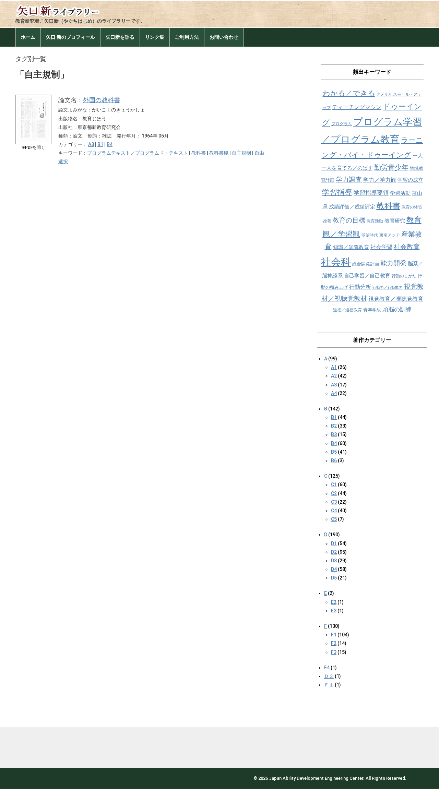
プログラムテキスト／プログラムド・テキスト (137, 153)
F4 (327, 667)
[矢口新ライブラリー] (66, 9)
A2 (334, 376)
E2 (333, 602)
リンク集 (154, 37)
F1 (333, 634)
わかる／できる (349, 93)
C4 (334, 510)
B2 (334, 426)
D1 (334, 543)
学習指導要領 (371, 193)
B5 (334, 452)
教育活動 (375, 221)
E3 (333, 610)
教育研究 (394, 221)
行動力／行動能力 (387, 287)
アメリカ (384, 94)
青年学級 (372, 309)
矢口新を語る (120, 37)
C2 (334, 493)
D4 (334, 569)
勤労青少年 (391, 167)
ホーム (28, 37)
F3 (333, 652)
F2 (333, 643)
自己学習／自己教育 (367, 276)
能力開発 (393, 263)
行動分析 (360, 287)
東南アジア (389, 235)
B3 (334, 434)
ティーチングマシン (356, 107)
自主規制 (241, 153)
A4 (334, 393)
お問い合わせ (224, 37)
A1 (334, 367)
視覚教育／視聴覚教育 (395, 299)
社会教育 (407, 247)
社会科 (336, 262)
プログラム (341, 123)
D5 (334, 578)
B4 (109, 144)
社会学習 (381, 247)
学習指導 (337, 192)
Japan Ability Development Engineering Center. (317, 778)
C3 (334, 502)
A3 (91, 144)
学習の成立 (410, 180)
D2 (334, 552)
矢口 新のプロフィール (70, 37)
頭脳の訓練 (397, 309)
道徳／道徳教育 (347, 310)
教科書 (198, 153)
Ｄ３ (329, 676)
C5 (334, 519)
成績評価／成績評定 (352, 207)
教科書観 (218, 153)
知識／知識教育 (351, 247)
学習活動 (400, 193)
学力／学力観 (379, 180)
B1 (100, 144)
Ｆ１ (329, 685)
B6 (334, 460)
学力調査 (349, 179)
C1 (334, 484)
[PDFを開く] (33, 100)
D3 (334, 560)
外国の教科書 (101, 100)
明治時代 (369, 235)
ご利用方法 (187, 37)
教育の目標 (349, 220)
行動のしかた (404, 276)
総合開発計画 (365, 263)
